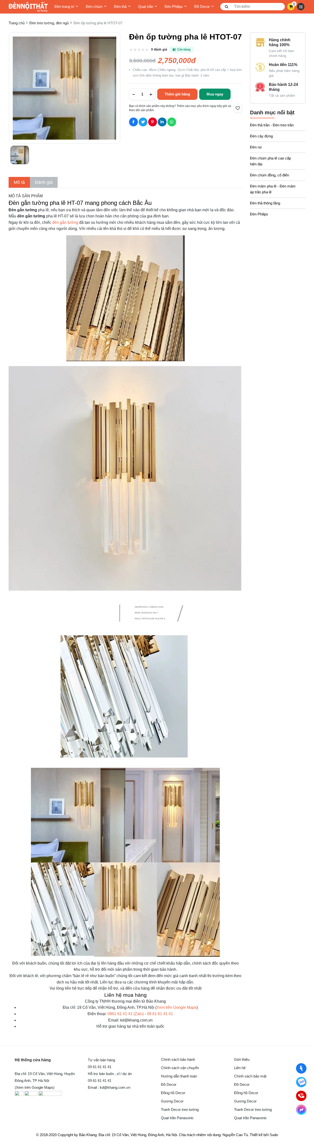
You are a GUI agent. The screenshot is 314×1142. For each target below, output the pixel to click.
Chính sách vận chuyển (180, 1068)
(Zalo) (125, 1014)
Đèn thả (120, 6)
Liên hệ (240, 1068)
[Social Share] (133, 122)
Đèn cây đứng (261, 136)
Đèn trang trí (64, 6)
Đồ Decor (202, 6)
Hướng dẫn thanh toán (179, 1076)
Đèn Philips (174, 6)
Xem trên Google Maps (176, 1007)
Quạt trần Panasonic (177, 1118)
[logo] (28, 6)
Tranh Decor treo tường (180, 1109)
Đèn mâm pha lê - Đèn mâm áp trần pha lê (273, 189)
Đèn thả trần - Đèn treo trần (272, 125)
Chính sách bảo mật (250, 1076)
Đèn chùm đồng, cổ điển (269, 175)
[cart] (291, 6)
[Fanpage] (301, 1068)
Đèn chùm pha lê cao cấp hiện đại (270, 161)
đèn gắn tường (65, 222)
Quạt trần (145, 6)
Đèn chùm (94, 6)
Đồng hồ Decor (173, 1093)
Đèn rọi (256, 147)
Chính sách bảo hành (178, 1059)
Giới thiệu (241, 1059)
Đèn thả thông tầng (265, 203)
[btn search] (226, 7)
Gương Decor (172, 1101)
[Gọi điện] (301, 1096)
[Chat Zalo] (301, 1082)
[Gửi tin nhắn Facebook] (301, 1110)
